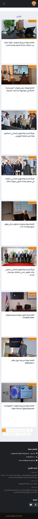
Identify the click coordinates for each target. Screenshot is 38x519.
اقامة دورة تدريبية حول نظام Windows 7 (23, 361)
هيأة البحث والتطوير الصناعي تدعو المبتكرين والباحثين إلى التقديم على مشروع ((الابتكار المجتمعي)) (20, 491)
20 (12, 430)
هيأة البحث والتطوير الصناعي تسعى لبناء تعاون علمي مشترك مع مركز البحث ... (19, 272)
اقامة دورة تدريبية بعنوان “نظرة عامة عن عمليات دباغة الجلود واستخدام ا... (19, 43)
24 (25, 434)
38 (13, 434)
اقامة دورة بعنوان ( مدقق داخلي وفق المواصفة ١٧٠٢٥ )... (19, 225)
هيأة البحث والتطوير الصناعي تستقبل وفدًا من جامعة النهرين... (19, 134)
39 (8, 434)
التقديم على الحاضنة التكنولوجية (27, 483)
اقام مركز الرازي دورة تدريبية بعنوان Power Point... (20, 316)
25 (20, 434)
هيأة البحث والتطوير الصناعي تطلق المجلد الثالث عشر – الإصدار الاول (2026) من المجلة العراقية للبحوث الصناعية (19, 476)
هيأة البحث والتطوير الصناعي (13, 516)
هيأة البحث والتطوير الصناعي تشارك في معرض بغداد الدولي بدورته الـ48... (19, 180)
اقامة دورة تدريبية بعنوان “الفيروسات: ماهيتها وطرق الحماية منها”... (19, 407)
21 (8, 430)
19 (17, 430)
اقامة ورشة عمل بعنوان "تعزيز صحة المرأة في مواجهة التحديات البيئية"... (19, 89)
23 (29, 434)
